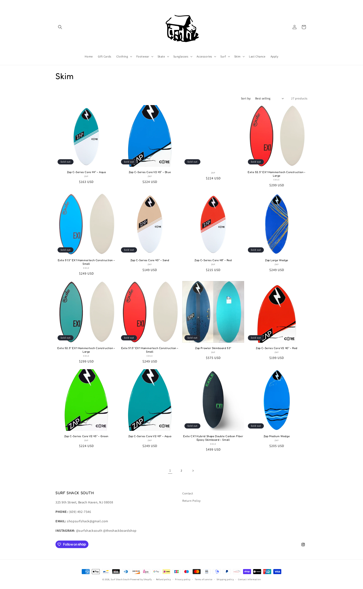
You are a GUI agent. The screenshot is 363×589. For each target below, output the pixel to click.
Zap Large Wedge (276, 260)
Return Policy (191, 501)
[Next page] (192, 470)
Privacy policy (183, 579)
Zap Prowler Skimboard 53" (213, 348)
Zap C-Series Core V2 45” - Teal (213, 136)
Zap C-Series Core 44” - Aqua (86, 172)
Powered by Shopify (141, 579)
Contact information (249, 579)
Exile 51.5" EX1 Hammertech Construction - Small (86, 261)
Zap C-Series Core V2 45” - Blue (150, 172)
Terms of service (203, 579)
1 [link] (170, 470)
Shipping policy (225, 579)
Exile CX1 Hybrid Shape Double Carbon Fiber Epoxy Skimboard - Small (213, 437)
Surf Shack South (120, 579)
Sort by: (246, 98)
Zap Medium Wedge (277, 436)
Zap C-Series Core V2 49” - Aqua (149, 436)
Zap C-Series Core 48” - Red (213, 260)
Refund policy (163, 579)
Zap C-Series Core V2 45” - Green (86, 436)
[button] (60, 27)
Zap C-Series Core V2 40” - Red (276, 348)
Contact (187, 493)
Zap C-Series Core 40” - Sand (149, 260)
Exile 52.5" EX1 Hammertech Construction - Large (277, 173)
